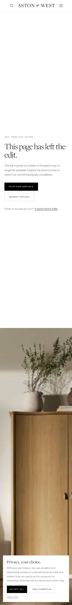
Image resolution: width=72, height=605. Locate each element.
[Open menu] (61, 5)
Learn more (12, 596)
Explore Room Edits (46, 208)
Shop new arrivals (21, 186)
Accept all (17, 589)
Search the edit (19, 197)
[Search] (11, 5)
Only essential (42, 589)
